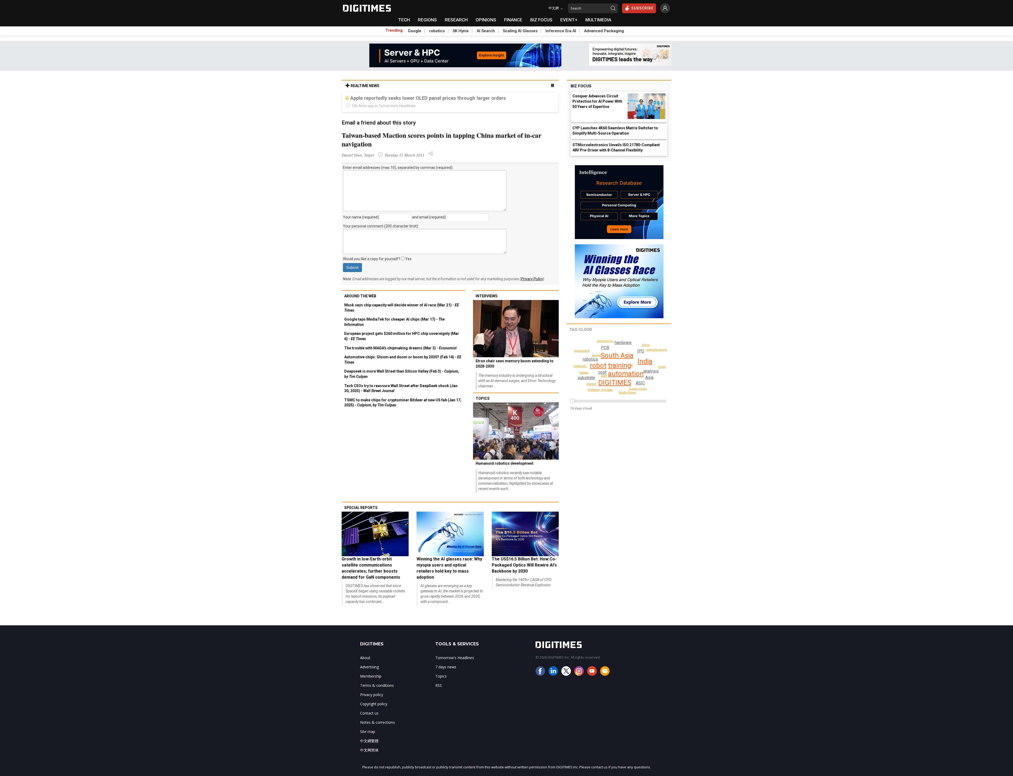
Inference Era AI (561, 30)
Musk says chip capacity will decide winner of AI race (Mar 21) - (401, 307)
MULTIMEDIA (598, 19)
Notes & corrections (377, 722)
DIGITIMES (614, 383)
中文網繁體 (369, 740)
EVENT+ (568, 19)
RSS (438, 685)
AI (631, 365)
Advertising (369, 666)
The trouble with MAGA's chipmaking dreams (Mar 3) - (400, 348)
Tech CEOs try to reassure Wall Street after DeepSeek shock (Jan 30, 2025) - (400, 388)
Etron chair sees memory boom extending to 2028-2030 (514, 363)
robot (598, 365)
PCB (605, 347)
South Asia (617, 355)
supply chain (638, 389)
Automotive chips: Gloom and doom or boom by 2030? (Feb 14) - (402, 359)
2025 (604, 376)
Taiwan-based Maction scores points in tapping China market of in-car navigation (441, 139)
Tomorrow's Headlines (454, 657)
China (645, 345)
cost (602, 372)
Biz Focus (581, 86)
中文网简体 (369, 750)
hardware (623, 342)
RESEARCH (456, 19)
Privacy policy (371, 694)
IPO (640, 351)
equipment (582, 351)
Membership (370, 676)
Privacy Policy (532, 279)
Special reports (361, 508)
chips (662, 367)
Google (414, 30)
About (365, 657)
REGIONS (427, 19)
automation (626, 374)
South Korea (627, 392)
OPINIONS (486, 19)
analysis (651, 371)
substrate (586, 377)
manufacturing (656, 349)
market (591, 384)
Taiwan (584, 372)
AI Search (486, 30)
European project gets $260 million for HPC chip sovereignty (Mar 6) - (401, 336)
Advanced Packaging (604, 30)
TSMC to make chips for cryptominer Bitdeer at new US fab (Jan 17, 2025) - (402, 402)
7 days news (445, 666)
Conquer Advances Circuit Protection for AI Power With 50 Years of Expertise (597, 101)
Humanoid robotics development (504, 463)
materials (580, 366)
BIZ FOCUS (541, 19)
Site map (367, 731)
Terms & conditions (377, 685)
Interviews (487, 296)
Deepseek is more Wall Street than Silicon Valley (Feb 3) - (401, 374)
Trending (394, 30)
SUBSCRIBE (642, 8)
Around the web (360, 296)
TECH (404, 19)
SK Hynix (461, 30)
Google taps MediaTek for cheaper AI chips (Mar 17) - (394, 322)
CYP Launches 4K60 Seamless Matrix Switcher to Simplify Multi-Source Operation (615, 130)
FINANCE (513, 19)
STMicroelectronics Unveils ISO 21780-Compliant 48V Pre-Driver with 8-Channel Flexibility (616, 147)
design (596, 355)
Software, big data (600, 390)
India (645, 361)
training (619, 365)
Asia (649, 377)
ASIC (640, 382)
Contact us (369, 713)
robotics (437, 30)
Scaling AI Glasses (520, 30)
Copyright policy (373, 703)
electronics (605, 341)
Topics (483, 398)
